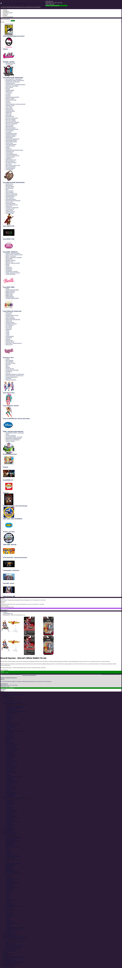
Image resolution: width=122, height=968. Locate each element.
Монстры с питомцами (11, 123)
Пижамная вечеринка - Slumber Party (15, 374)
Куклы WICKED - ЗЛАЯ (8, 832)
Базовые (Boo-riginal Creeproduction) (15, 80)
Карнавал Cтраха (10, 105)
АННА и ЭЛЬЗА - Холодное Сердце (14, 254)
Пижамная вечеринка (11, 134)
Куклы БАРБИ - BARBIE (8, 859)
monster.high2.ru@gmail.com (29, 675)
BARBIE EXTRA (9, 294)
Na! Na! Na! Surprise (10, 63)
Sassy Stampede (9, 360)
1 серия (7, 335)
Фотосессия (8, 164)
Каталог (3, 691)
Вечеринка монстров (11, 100)
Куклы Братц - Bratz (8, 909)
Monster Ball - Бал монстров (13, 81)
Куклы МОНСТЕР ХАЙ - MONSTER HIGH (12, 703)
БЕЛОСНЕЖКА (9, 259)
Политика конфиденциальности (9, 677)
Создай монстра (10, 151)
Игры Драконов (10, 197)
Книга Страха (9, 108)
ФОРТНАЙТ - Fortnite (8, 965)
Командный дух (9, 109)
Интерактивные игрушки (9, 951)
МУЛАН (7, 265)
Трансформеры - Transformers (10, 963)
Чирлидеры (8, 329)
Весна (7, 189)
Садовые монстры (10, 146)
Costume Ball (9, 337)
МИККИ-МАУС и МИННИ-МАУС (13, 438)
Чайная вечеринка (10, 211)
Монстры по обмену (11, 120)
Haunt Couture (9, 87)
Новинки (5, 696)
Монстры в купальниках (12, 118)
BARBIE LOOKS (9, 295)
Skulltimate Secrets (10, 83)
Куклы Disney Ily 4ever (8, 934)
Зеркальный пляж (10, 196)
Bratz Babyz (8, 378)
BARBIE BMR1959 (10, 297)
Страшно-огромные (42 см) (12, 155)
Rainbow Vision (9, 340)
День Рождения (9, 192)
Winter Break (9, 328)
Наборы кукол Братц (11, 379)
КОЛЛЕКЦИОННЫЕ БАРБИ (12, 290)
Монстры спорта (10, 125)
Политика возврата (8, 16)
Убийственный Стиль (11, 159)
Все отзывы (3, 609)
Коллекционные (10, 336)
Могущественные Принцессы (13, 200)
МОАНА (7, 264)
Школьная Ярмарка (10, 166)
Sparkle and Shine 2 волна (12, 315)
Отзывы (5, 15)
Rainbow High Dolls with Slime (13, 319)
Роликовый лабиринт (11, 144)
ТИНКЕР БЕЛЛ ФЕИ (10, 274)
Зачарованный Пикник (11, 195)
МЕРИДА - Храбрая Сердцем (13, 263)
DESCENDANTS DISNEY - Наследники (15, 433)
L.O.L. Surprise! (9, 64)
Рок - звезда (9, 326)
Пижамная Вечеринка (11, 323)
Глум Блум (8, 102)
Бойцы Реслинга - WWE (9, 966)
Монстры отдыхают (11, 119)
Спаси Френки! (9, 153)
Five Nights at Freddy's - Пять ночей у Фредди (14, 956)
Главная (5, 10)
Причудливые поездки (11, 141)
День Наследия (9, 190)
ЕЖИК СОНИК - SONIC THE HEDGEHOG (12, 958)
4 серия (7, 330)
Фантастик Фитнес (10, 161)
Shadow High (9, 321)
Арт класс (8, 94)
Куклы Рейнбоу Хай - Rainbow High (11, 873)
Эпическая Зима (10, 213)
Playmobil (5, 952)
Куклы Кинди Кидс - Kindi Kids (10, 935)
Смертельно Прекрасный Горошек (14, 150)
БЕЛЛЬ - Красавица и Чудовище (14, 257)
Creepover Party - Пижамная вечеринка (15, 84)
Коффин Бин (9, 112)
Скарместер (9, 148)
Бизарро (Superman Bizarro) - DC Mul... (110, 674)
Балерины (8, 95)
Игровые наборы (10, 90)
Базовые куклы (9, 184)
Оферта (2, 679)
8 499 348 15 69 (49, 1)
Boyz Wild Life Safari (10, 363)
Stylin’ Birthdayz (9, 361)
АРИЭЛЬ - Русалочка (11, 256)
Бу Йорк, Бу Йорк (10, 98)
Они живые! (8, 132)
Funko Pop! (5, 955)
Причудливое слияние (11, 140)
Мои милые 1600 (10, 116)
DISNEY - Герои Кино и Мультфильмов (12, 938)
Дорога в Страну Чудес (11, 193)
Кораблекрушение (10, 111)
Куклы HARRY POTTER (8, 831)
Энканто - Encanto (10, 441)
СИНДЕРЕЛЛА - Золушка (12, 271)
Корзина (3, 689)
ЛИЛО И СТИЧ (9, 261)
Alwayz (7, 366)
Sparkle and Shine (10, 322)
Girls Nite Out (9, 371)
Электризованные (10, 168)
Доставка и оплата (8, 12)
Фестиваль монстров (11, 162)
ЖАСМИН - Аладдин (10, 260)
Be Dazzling (8, 314)
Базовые (8, 88)
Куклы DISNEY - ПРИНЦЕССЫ (10, 834)
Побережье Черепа (10, 136)
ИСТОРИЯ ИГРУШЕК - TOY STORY (14, 437)
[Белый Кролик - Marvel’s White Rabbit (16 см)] (10, 635)
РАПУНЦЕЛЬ (9, 270)
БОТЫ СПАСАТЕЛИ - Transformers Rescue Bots (14, 962)
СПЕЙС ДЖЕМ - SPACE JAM (9, 960)
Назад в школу (9, 202)
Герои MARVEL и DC (8, 953)
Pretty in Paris (9, 312)
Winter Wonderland (10, 318)
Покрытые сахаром (10, 203)
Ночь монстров (9, 130)
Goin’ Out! (8, 372)
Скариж (7, 147)
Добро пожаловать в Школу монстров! (15, 104)
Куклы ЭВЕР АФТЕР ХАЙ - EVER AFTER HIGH (13, 797)
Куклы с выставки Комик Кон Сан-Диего (13, 694)
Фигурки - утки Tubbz (8, 959)
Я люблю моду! (9, 169)
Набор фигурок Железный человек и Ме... (12, 674)
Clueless (8, 359)
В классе (8, 101)
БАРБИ (7, 288)
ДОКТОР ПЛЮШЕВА (11, 435)
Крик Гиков (8, 113)
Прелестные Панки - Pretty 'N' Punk (14, 375)
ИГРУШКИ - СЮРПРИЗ (8, 697)
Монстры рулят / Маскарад (12, 122)
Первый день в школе (11, 133)
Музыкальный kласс (11, 127)
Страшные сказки (10, 157)
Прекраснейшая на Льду (12, 204)
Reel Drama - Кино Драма (12, 86)
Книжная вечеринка (11, 199)
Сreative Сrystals (10, 316)
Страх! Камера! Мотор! (11, 154)
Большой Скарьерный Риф (12, 97)
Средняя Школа (9, 325)
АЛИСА (7, 434)
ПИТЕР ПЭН (9, 267)
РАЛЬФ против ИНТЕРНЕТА (13, 439)
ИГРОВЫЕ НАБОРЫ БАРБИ (12, 298)
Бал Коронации (9, 188)
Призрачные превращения (12, 139)
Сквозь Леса (9, 206)
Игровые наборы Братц (12, 377)
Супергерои (9, 158)
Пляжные (8, 339)
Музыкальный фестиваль (12, 129)
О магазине (6, 11)
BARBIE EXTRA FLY (10, 292)
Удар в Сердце (9, 210)
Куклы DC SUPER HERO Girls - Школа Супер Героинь (16, 937)
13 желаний (8, 93)
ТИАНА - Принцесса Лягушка (13, 272)
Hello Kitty (8, 364)
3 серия (7, 332)
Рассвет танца (9, 143)
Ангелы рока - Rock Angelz (12, 370)
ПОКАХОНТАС (9, 268)
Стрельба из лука (10, 209)
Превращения (9, 137)
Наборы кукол (9, 91)
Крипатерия (9, 115)
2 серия (7, 333)
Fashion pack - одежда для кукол (14, 343)
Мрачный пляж (9, 126)
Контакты (5, 14)
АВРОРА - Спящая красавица (13, 253)
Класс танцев (9, 107)
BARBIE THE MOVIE (10, 291)
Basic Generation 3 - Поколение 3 (14, 79)
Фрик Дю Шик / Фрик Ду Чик (13, 165)
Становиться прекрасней (12, 207)
